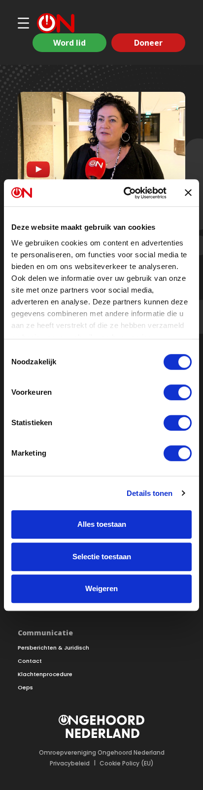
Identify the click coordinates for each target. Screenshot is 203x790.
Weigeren (101, 588)
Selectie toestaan (101, 556)
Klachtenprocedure (45, 674)
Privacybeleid (70, 763)
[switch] (178, 392)
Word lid (69, 42)
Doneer (148, 42)
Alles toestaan (101, 524)
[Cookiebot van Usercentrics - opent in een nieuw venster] (126, 193)
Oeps (25, 687)
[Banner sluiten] (188, 193)
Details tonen (149, 493)
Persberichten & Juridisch (53, 648)
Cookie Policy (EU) (127, 763)
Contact (30, 661)
